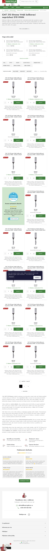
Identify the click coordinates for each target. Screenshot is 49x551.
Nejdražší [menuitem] (22, 71)
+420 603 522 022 (25, 508)
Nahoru (25, 391)
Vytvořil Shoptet (25, 542)
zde (33, 274)
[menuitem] (6, 7)
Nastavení (11, 276)
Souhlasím (37, 277)
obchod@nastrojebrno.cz (26, 505)
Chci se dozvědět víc (24, 28)
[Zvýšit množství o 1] (11, 103)
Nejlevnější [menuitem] (15, 71)
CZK (12, 5)
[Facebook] (29, 514)
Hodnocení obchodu (24, 450)
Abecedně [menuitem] (29, 71)
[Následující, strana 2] (24, 386)
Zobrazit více (24, 480)
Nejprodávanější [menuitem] (7, 71)
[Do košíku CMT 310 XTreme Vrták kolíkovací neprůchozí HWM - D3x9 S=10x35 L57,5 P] (40, 253)
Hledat (36, 1)
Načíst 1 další (25, 381)
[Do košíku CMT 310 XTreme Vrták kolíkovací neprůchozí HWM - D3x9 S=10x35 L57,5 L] (18, 291)
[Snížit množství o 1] (5, 103)
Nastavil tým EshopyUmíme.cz (24, 543)
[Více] (45, 7)
